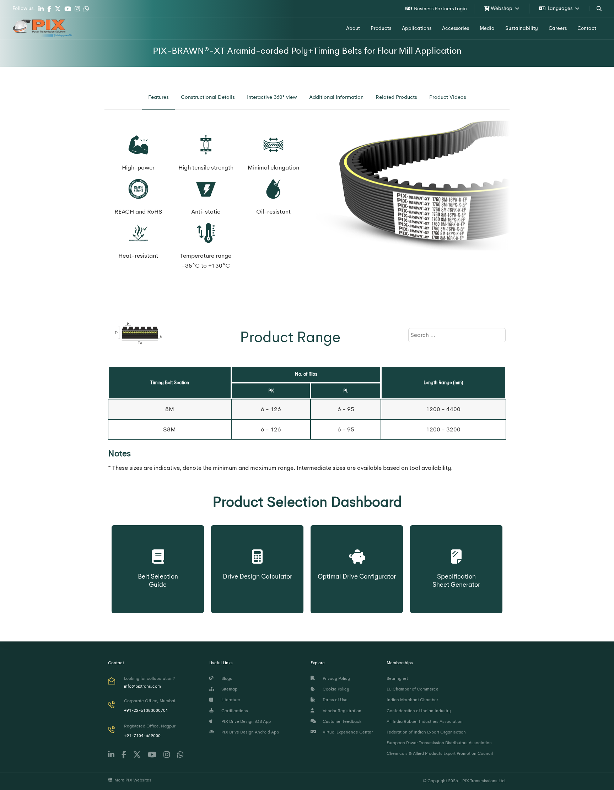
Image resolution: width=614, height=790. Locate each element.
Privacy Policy (335, 678)
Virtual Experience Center (347, 732)
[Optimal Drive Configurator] (357, 549)
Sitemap (228, 689)
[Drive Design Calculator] (257, 549)
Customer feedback (341, 721)
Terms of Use (334, 700)
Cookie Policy (335, 689)
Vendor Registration (341, 711)
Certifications (233, 711)
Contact (586, 28)
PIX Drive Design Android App (249, 732)
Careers (558, 28)
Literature (229, 700)
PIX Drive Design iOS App (245, 721)
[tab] (158, 97)
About (353, 28)
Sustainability (521, 28)
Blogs (225, 678)
